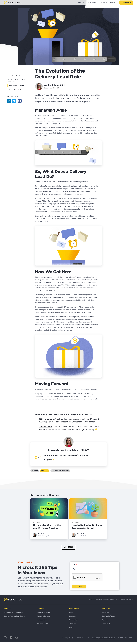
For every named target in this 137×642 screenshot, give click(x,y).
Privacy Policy (67, 638)
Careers (105, 620)
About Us (81, 2)
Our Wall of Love (108, 616)
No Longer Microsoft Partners (103, 638)
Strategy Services (43, 612)
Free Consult (126, 2)
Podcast (72, 616)
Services (113, 2)
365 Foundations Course (13, 612)
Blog (71, 612)
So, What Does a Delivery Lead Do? (17, 80)
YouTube (72, 623)
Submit (79, 586)
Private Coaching (43, 623)
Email (74, 565)
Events (71, 627)
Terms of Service (82, 638)
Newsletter (73, 620)
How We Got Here (16, 86)
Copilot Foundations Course (14, 616)
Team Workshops (43, 616)
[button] (92, 2)
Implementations (43, 620)
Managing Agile (13, 75)
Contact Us (106, 623)
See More (68, 547)
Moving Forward (14, 89)
